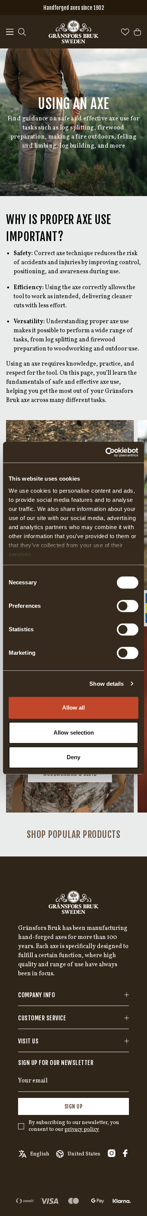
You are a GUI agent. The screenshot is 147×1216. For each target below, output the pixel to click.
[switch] (127, 606)
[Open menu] (10, 32)
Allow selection (74, 732)
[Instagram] (111, 1153)
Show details (106, 683)
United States (83, 1154)
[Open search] (22, 32)
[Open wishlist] (125, 32)
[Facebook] (125, 1153)
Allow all (73, 707)
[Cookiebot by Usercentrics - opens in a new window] (105, 452)
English (39, 1154)
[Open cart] (137, 32)
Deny (73, 757)
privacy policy (81, 1129)
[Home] (73, 31)
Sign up (73, 1106)
